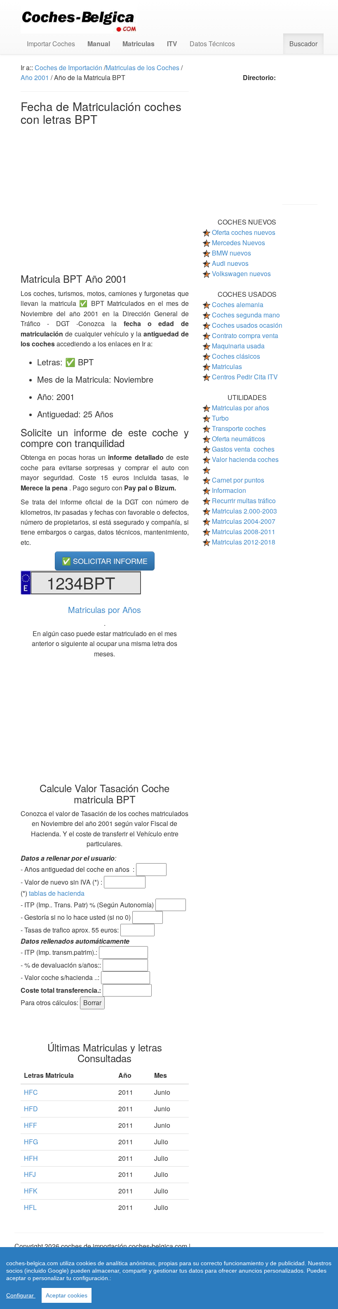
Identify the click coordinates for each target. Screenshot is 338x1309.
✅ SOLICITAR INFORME (105, 560)
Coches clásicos (236, 356)
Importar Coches (51, 43)
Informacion (229, 490)
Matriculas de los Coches (142, 67)
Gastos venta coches (243, 449)
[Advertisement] (105, 197)
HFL (30, 1207)
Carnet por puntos (238, 480)
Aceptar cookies (66, 1295)
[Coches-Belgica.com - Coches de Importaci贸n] (79, 16)
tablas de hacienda (56, 893)
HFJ (30, 1174)
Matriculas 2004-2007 (243, 521)
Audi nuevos (230, 263)
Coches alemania (237, 304)
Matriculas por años (240, 407)
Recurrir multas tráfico (244, 500)
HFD (31, 1108)
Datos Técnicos (212, 43)
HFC (31, 1092)
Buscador (303, 43)
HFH (31, 1158)
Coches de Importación (68, 67)
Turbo (220, 418)
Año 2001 (35, 77)
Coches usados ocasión (247, 325)
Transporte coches (239, 428)
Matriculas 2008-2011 (243, 531)
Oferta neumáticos (238, 438)
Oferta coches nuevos (243, 232)
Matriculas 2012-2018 (243, 542)
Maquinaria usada (238, 345)
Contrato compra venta (245, 335)
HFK (31, 1190)
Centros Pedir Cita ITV (245, 376)
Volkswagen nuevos (241, 273)
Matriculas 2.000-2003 (244, 511)
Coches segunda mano (246, 315)
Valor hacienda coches (245, 459)
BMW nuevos (231, 253)
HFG (31, 1141)
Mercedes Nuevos (238, 242)
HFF (30, 1125)
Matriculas (227, 366)
